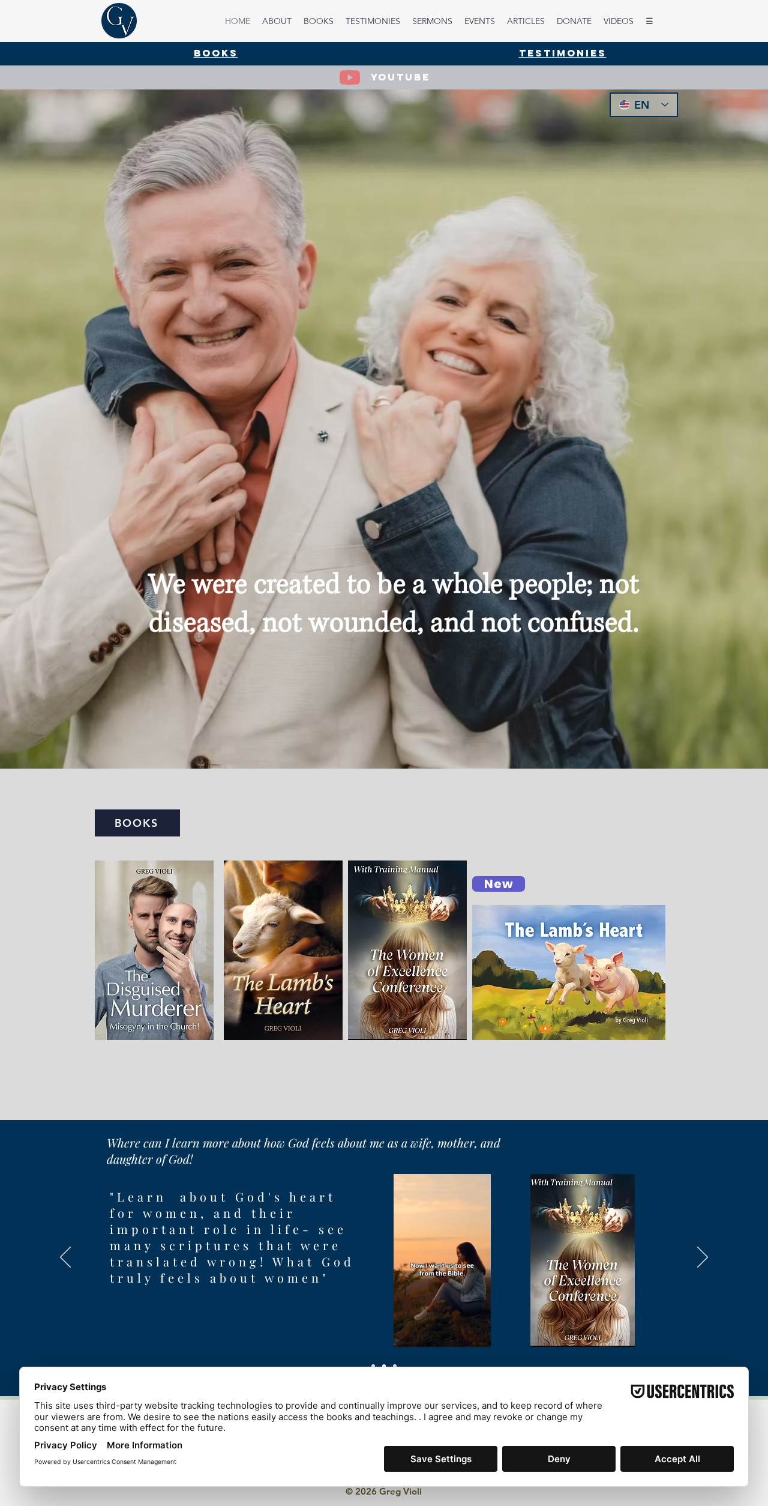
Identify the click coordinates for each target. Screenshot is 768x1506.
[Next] (702, 1258)
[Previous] (65, 1258)
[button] (475, 1333)
